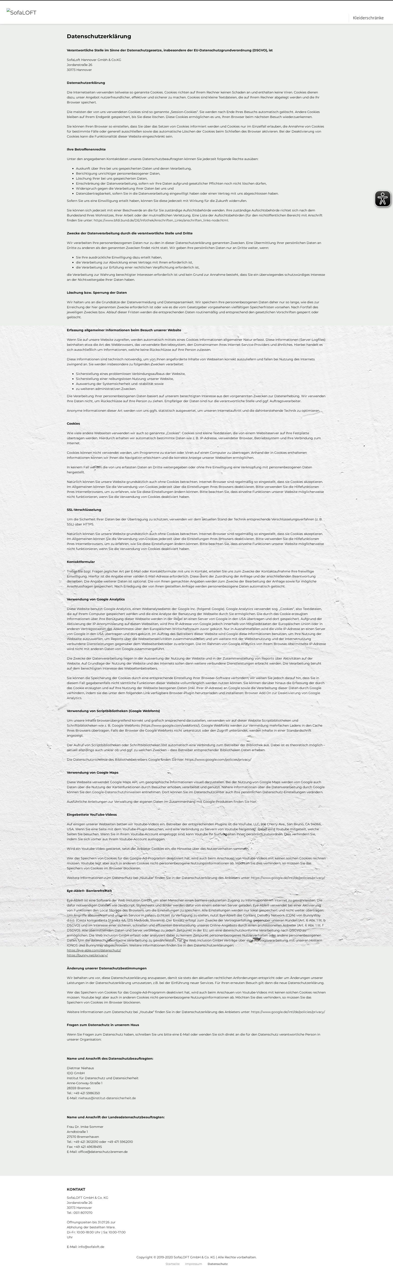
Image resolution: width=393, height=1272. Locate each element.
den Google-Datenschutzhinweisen (113, 792)
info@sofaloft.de (91, 1247)
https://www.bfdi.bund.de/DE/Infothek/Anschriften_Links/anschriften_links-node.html (161, 220)
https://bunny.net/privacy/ (87, 955)
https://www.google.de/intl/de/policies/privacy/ (288, 878)
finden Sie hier (244, 802)
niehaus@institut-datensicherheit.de (107, 1098)
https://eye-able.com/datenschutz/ (94, 950)
